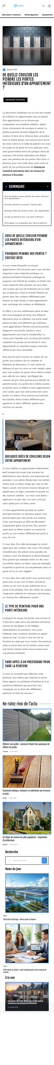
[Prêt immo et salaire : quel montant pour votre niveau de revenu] (27, 943)
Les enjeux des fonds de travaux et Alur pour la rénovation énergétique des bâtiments (25, 1002)
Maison (5, 844)
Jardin (5, 798)
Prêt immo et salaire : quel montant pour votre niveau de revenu (24, 971)
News (5, 916)
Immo (5, 966)
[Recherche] (43, 6)
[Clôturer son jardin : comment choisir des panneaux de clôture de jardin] (27, 725)
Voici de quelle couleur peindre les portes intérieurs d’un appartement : (26, 197)
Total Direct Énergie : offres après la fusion (19, 919)
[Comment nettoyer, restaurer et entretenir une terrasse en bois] (27, 772)
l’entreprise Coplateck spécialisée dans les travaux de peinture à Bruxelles (24, 170)
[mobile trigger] (5, 6)
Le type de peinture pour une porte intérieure (24, 217)
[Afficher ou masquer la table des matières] (36, 186)
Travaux (5, 751)
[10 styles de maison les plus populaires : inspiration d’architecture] (27, 818)
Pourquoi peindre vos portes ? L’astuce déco (23, 204)
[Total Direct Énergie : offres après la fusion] (27, 893)
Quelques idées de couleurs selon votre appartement (27, 210)
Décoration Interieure (15, 100)
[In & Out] (19, 6)
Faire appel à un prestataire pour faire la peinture (25, 223)
